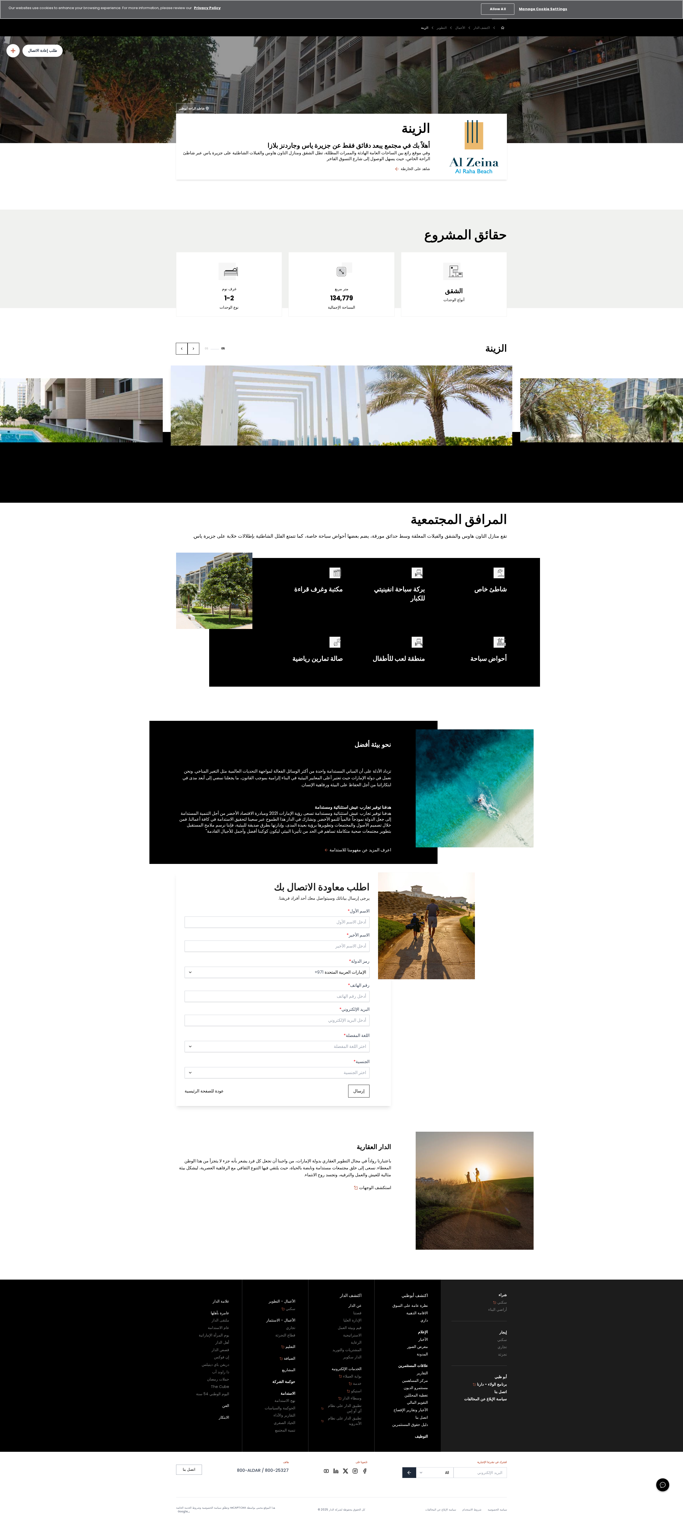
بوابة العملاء (352, 1376)
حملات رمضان (218, 1379)
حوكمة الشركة (283, 1381)
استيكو (356, 1391)
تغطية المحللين (416, 1395)
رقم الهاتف (359, 985)
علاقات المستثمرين (413, 1365)
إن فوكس (221, 1357)
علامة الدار (221, 1301)
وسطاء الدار (352, 1398)
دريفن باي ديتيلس (215, 1364)
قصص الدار (220, 1349)
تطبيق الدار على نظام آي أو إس (345, 1408)
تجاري (502, 1347)
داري (424, 1320)
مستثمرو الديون (416, 1387)
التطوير (442, 27)
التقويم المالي (417, 1402)
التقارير (422, 1373)
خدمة (357, 1383)
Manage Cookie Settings (543, 8)
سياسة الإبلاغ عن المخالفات (485, 1399)
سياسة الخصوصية (497, 1510)
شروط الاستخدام (471, 1510)
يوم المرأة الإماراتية (214, 1335)
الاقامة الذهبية (417, 1313)
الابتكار (224, 1417)
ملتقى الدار (220, 1320)
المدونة (422, 1354)
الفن (225, 1405)
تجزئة (502, 1354)
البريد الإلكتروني (354, 1009)
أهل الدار (222, 1342)
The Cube (220, 1386)
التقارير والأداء (284, 1415)
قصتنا (357, 1313)
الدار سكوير (352, 1357)
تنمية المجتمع (285, 1430)
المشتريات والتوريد (347, 1349)
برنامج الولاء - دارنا (492, 1384)
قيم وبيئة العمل (350, 1327)
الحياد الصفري (284, 1422)
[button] (193, 349)
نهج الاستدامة (285, 1400)
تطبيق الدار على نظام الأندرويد (345, 1421)
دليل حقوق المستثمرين (410, 1424)
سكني (502, 1302)
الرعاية (356, 1342)
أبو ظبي (501, 1376)
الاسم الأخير (358, 935)
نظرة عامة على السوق (410, 1305)
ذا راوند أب (220, 1372)
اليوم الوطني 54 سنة (212, 1394)
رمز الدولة (359, 961)
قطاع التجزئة (285, 1335)
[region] (341, 9)
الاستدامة (288, 1393)
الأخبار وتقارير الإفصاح (411, 1410)
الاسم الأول (359, 911)
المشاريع (288, 1369)
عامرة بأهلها (220, 1313)
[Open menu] (13, 50)
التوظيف (421, 1436)
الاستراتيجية (352, 1335)
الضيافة (289, 1358)
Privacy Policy (207, 7)
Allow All (498, 8)
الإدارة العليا (352, 1320)
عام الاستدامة (218, 1327)
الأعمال (460, 27)
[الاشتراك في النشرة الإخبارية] (409, 1472)
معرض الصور (417, 1346)
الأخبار (423, 1339)
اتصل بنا (500, 1391)
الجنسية (362, 1062)
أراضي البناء (497, 1309)
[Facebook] (364, 1471)
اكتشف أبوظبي (415, 1295)
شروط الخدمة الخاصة (188, 1508)
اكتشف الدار (482, 27)
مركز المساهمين (415, 1380)
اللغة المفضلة (357, 1035)
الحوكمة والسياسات (280, 1408)
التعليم (290, 1346)
